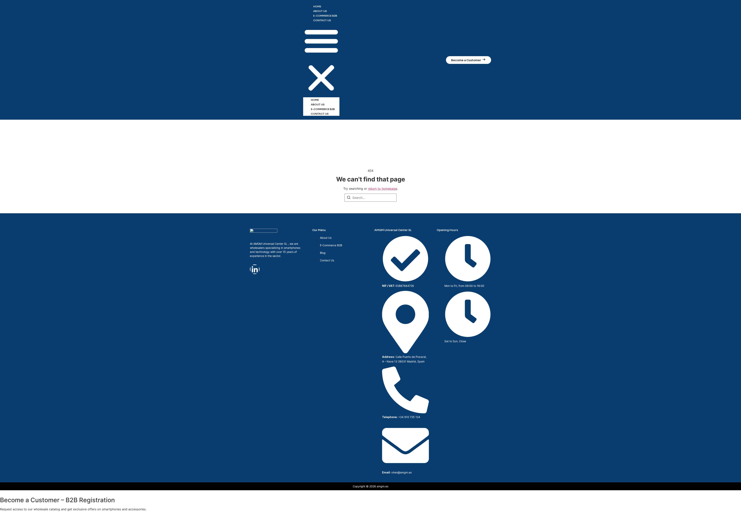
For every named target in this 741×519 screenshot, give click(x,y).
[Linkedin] (255, 269)
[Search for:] (370, 198)
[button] (321, 59)
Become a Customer (466, 60)
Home (317, 6)
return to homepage (382, 188)
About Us (320, 11)
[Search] (349, 198)
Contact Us (322, 20)
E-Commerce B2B (325, 15)
